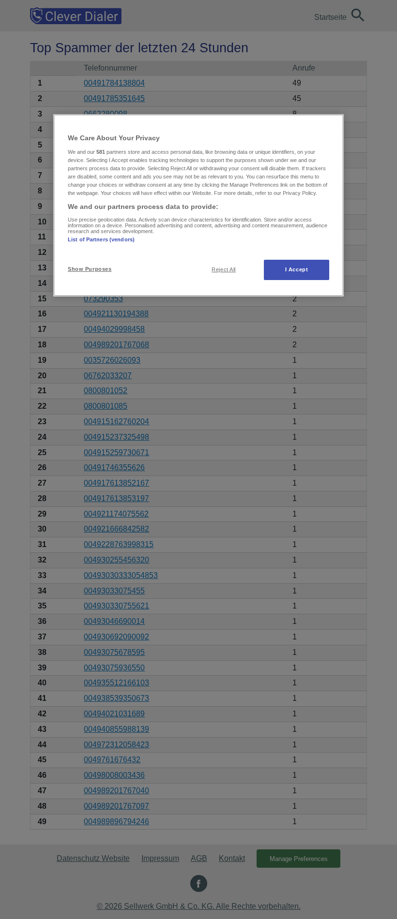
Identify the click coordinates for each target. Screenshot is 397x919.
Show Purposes (89, 269)
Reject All (224, 269)
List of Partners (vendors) (101, 239)
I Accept (296, 269)
